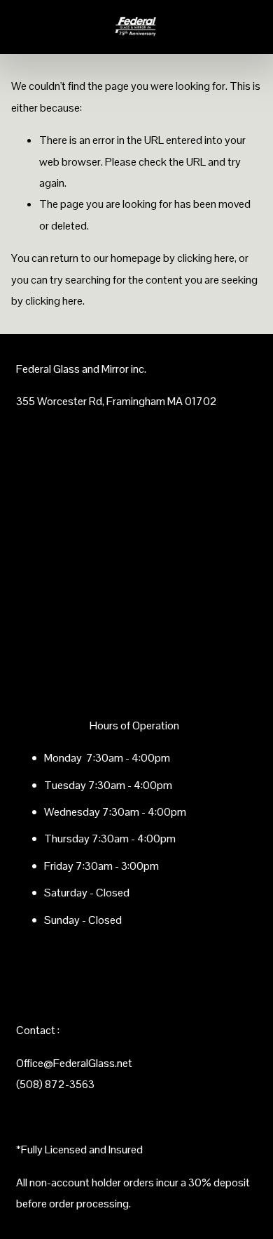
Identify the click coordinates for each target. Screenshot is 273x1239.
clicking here (205, 258)
